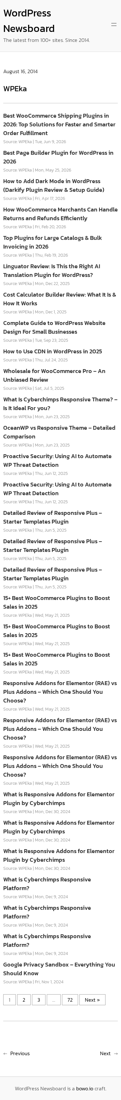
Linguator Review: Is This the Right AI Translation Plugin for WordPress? (51, 270)
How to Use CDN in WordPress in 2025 (52, 351)
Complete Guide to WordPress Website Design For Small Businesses (54, 327)
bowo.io (84, 1088)
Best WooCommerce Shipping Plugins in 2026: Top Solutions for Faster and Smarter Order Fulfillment (59, 124)
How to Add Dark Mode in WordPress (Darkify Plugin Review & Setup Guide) (53, 185)
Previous (20, 1053)
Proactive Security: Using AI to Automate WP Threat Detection (57, 460)
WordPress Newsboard (29, 20)
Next (105, 1053)
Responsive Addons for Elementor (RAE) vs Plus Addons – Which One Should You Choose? (60, 692)
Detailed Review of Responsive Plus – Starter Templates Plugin (52, 517)
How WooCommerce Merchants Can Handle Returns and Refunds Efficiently (60, 213)
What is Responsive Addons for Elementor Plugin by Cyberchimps (59, 798)
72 (70, 1000)
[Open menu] (114, 24)
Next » (92, 1000)
